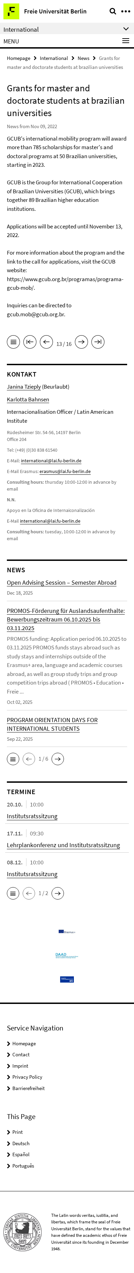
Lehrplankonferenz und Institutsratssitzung (63, 845)
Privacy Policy (27, 1077)
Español (21, 1154)
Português (23, 1165)
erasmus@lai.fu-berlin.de (65, 471)
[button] (13, 759)
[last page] (97, 343)
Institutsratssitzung (32, 816)
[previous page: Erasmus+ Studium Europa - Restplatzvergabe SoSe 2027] (46, 343)
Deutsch (21, 1143)
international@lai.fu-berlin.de (51, 461)
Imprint (20, 1065)
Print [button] (17, 1132)
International (54, 58)
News (83, 58)
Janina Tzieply (24, 386)
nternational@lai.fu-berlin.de (50, 521)
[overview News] (13, 343)
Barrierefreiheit (28, 1088)
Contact (21, 1054)
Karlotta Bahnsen (28, 399)
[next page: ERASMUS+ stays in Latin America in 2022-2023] (81, 343)
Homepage (18, 58)
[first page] (29, 343)
